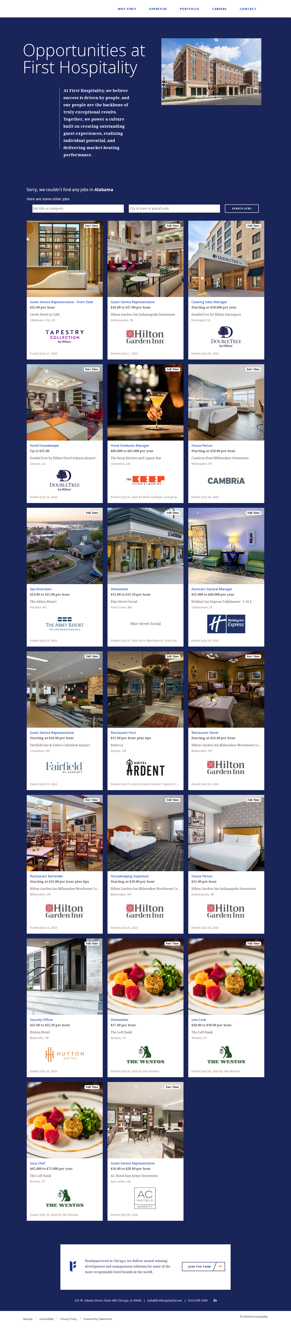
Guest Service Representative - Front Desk (61, 302)
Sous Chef (37, 1163)
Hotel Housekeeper (44, 445)
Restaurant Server (205, 732)
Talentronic (105, 1319)
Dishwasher (119, 589)
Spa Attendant (41, 589)
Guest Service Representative (133, 302)
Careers (219, 9)
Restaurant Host (123, 732)
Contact (248, 9)
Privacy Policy (69, 1319)
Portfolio (190, 9)
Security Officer (41, 1020)
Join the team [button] (206, 1267)
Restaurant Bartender (46, 876)
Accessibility (46, 1319)
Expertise (158, 9)
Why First (127, 9)
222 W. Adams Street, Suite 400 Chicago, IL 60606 (108, 1300)
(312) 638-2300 (198, 1300)
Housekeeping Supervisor (130, 876)
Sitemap (28, 1319)
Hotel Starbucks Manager (130, 445)
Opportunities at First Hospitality (84, 58)
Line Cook (198, 1020)
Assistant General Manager (211, 589)
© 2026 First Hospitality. (254, 1316)
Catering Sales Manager (209, 302)
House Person (202, 445)
